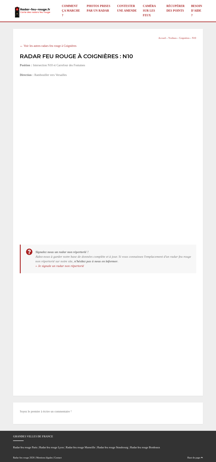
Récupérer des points (175, 8)
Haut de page (194, 457)
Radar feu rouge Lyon (51, 447)
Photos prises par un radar (98, 8)
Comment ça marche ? (71, 10)
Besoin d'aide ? (196, 10)
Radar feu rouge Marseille (80, 447)
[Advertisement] (108, 111)
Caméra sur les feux (149, 10)
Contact (58, 457)
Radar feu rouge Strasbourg (112, 447)
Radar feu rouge (21, 457)
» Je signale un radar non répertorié (59, 266)
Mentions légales (44, 457)
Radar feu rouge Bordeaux (145, 447)
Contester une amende (127, 8)
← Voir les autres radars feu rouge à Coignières (48, 45)
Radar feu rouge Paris (25, 447)
